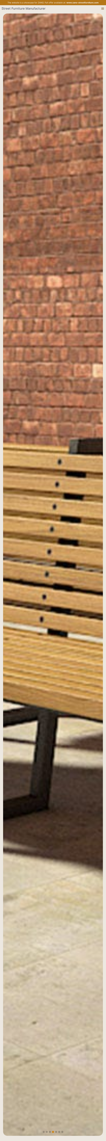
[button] (102, 8)
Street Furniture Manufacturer (24, 8)
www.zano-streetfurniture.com (82, 2)
